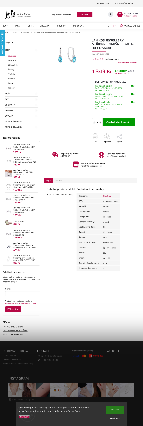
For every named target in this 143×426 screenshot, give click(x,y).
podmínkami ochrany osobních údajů (21, 303)
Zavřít (128, 146)
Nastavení (24, 417)
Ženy (7, 50)
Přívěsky (11, 74)
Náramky (12, 60)
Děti (7, 99)
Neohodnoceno (112, 59)
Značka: (127, 62)
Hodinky (11, 88)
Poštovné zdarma (13, 334)
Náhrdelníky (13, 65)
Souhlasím (115, 409)
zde (78, 411)
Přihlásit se (13, 309)
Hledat (84, 15)
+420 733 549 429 (49, 360)
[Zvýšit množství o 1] (100, 122)
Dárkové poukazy (13, 121)
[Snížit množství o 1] (94, 122)
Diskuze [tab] (58, 180)
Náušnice (12, 56)
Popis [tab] (48, 180)
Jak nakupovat (103, 3)
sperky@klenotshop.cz (51, 356)
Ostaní (10, 83)
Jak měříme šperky (13, 327)
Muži (7, 93)
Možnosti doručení (123, 73)
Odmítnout (115, 418)
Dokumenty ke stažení (15, 330)
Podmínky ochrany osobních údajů (18, 363)
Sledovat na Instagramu (23, 400)
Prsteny (11, 78)
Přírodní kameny (13, 127)
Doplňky (9, 116)
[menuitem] (8, 25)
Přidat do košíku (119, 122)
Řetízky (11, 69)
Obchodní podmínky (125, 3)
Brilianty (10, 105)
